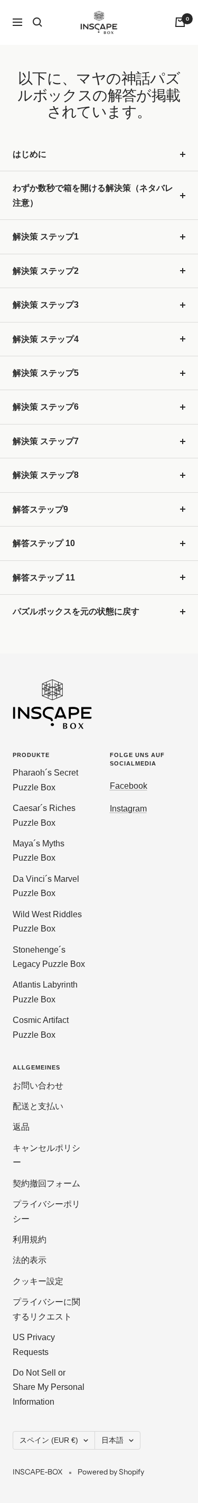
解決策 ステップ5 (46, 372)
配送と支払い (38, 1106)
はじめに (29, 154)
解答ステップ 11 (44, 577)
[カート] (180, 22)
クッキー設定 (38, 1281)
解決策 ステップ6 (46, 406)
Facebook (128, 785)
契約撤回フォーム (46, 1183)
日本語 (112, 1440)
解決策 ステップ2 (46, 270)
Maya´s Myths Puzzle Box (38, 850)
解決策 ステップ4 (46, 339)
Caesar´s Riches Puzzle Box (44, 815)
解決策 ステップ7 (46, 441)
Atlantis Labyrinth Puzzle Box (45, 991)
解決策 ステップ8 (46, 475)
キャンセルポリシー (46, 1155)
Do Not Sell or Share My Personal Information (48, 1387)
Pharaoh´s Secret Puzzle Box (45, 779)
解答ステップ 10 (44, 543)
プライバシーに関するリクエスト (46, 1309)
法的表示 (29, 1260)
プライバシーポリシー (46, 1211)
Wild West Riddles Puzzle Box (47, 921)
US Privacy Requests (34, 1344)
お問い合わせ (38, 1085)
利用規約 (29, 1239)
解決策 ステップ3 (46, 304)
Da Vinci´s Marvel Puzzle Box (46, 886)
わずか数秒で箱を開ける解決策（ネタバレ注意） (93, 195)
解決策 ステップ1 (46, 236)
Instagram (128, 808)
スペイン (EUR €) (49, 1440)
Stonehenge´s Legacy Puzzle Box (49, 957)
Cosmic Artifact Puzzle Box (41, 1027)
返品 (21, 1126)
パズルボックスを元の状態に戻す (76, 611)
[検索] (37, 22)
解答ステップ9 (40, 509)
